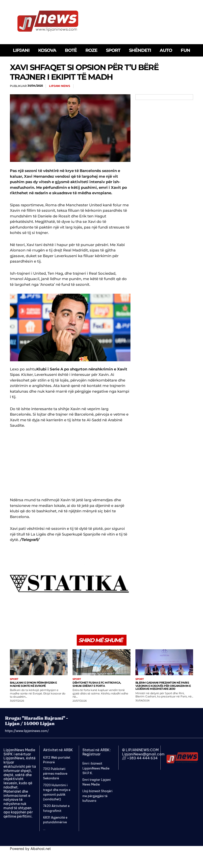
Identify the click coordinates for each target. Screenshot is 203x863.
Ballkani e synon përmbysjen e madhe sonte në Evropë (33, 684)
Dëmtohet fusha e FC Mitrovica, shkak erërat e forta (97, 684)
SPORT (14, 679)
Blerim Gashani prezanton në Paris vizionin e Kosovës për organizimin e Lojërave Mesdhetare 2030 (163, 685)
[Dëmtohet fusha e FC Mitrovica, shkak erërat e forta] (101, 662)
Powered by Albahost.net (30, 848)
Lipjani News (59, 86)
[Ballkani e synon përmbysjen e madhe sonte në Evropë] (39, 662)
